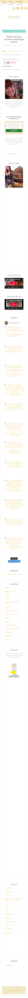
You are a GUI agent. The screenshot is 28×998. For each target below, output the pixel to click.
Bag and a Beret (8, 888)
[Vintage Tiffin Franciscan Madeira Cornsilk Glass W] (14, 374)
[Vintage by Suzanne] (14, 187)
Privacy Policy (19, 1)
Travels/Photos (8, 635)
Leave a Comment (21, 45)
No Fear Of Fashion (9, 925)
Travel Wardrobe (9, 632)
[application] (14, 283)
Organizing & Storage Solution (12, 611)
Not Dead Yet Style (9, 891)
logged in (10, 69)
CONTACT (4, 3)
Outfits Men (7, 618)
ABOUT (10, 1)
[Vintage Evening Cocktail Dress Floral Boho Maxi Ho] (14, 450)
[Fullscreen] (21, 287)
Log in (21, 990)
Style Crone (7, 904)
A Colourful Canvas (9, 914)
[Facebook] (18, 8)
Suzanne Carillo (14, 16)
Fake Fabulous (8, 932)
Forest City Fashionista (10, 921)
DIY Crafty (7, 594)
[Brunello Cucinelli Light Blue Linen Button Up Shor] (14, 355)
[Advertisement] (15, 700)
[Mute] (19, 287)
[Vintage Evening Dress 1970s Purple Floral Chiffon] (14, 546)
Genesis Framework (10, 990)
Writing (6, 639)
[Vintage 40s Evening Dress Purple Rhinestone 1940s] (14, 508)
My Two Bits (8, 607)
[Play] (6, 287)
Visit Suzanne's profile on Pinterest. (14, 574)
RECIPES (13, 3)
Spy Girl (6, 911)
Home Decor (8, 598)
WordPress (17, 990)
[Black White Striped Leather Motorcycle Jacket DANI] (14, 335)
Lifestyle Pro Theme (17, 989)
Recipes (6, 621)
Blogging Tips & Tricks (10, 591)
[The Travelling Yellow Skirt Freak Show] (14, 677)
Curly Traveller (8, 928)
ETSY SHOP (10, 4)
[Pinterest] (22, 8)
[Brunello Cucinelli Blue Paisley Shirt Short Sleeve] (14, 412)
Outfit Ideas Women (9, 614)
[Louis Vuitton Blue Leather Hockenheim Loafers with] (14, 470)
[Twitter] (26, 8)
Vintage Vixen (8, 918)
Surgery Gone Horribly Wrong (12, 628)
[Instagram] (14, 8)
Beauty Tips (7, 587)
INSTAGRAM (19, 4)
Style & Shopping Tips (10, 625)
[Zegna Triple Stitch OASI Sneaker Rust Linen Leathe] (14, 527)
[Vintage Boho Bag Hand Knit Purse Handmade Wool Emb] (14, 489)
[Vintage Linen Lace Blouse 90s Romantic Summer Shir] (14, 431)
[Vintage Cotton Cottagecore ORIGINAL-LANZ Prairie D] (14, 393)
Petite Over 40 (8, 895)
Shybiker (7, 907)
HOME (3, 1)
